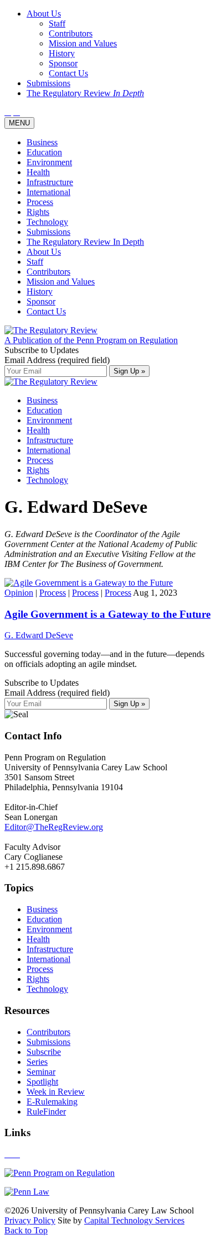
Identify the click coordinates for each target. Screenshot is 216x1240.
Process (40, 202)
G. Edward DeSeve (38, 635)
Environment (49, 162)
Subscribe (44, 1052)
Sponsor (41, 301)
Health (38, 172)
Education (44, 152)
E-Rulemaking (52, 1101)
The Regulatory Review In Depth (85, 241)
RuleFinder (46, 1111)
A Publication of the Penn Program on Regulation (91, 340)
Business (42, 142)
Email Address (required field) (57, 360)
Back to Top (26, 1230)
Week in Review (56, 1091)
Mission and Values (61, 281)
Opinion (18, 592)
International (48, 192)
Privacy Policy (29, 1220)
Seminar (41, 1071)
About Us (44, 251)
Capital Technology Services (134, 1220)
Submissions (48, 232)
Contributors (48, 271)
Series (37, 1061)
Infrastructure (50, 182)
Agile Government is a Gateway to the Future (107, 614)
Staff (35, 261)
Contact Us (46, 311)
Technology (47, 222)
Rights (38, 212)
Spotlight (42, 1081)
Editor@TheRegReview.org (53, 827)
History (40, 291)
